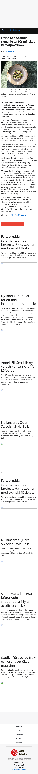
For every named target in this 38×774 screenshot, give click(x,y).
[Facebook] (19, 716)
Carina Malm (9, 52)
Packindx (19, 742)
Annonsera (19, 738)
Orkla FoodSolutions (18, 215)
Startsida (19, 726)
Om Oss (19, 730)
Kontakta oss (19, 734)
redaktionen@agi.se (19, 770)
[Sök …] (35, 31)
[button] (31, 31)
